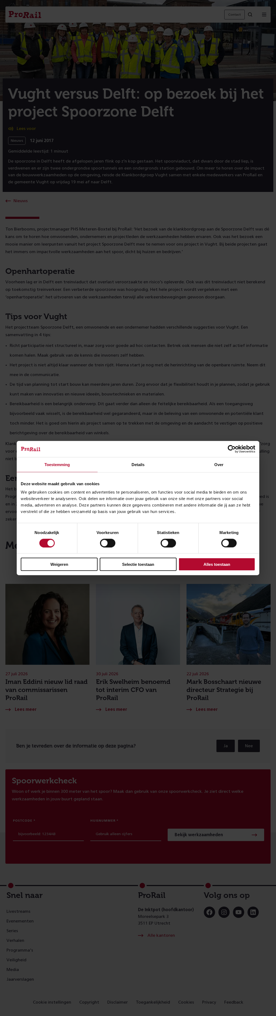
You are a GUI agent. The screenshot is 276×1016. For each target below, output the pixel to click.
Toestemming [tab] (57, 464)
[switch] (107, 543)
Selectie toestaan (138, 564)
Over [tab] (218, 464)
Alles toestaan (216, 564)
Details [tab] (138, 464)
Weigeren (59, 564)
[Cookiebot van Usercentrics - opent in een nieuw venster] (231, 449)
